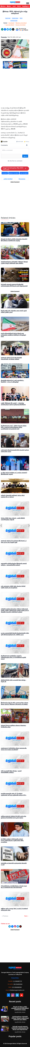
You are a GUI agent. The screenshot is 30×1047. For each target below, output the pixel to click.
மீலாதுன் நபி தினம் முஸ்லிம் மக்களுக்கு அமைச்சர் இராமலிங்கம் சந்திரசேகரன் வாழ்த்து (14, 239)
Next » (26, 916)
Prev (1, 526)
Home (5, 23)
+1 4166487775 (17, 981)
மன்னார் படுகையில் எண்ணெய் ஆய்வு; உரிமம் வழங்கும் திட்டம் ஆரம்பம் (13, 496)
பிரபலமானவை (22, 179)
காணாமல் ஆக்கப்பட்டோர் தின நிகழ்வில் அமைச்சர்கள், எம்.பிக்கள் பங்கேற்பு (11, 358)
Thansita (4, 37)
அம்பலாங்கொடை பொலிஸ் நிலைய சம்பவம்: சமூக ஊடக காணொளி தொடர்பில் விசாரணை (14, 886)
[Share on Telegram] (10, 29)
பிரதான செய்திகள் (21, 25)
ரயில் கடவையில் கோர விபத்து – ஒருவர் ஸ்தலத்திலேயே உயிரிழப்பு (11, 771)
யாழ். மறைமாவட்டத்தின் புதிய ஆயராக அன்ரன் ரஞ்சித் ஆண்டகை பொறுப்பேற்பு (13, 586)
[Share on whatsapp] (2, 29)
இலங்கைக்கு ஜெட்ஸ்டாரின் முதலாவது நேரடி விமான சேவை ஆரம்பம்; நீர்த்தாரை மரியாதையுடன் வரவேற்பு (14, 703)
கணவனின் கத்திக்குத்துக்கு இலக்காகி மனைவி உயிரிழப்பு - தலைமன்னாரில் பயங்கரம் (14, 564)
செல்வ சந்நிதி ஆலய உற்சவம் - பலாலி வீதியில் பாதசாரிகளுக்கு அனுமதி (13, 518)
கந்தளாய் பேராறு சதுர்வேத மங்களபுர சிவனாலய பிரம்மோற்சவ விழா (13, 726)
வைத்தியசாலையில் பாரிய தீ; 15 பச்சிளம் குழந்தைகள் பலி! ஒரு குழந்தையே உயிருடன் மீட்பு (13, 794)
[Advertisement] (15, 89)
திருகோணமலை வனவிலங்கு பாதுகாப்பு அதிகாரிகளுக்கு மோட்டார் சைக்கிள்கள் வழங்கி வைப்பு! (13, 657)
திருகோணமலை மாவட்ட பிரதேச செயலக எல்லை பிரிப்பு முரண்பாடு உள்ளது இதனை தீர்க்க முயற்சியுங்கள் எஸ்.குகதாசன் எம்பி (13, 427)
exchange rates (13, 20)
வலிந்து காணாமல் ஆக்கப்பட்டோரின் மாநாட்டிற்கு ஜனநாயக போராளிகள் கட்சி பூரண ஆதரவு (13, 816)
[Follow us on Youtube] (20, 926)
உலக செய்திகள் (10, 25)
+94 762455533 (17, 984)
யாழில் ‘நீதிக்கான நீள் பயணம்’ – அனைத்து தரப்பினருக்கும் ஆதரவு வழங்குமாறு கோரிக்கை (13, 403)
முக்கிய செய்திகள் (8, 179)
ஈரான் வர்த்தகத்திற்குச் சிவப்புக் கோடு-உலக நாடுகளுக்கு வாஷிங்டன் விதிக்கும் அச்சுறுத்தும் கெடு (13, 335)
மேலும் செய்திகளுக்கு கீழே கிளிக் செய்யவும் (13, 168)
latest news (7, 18)
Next (29, 526)
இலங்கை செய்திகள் (21, 23)
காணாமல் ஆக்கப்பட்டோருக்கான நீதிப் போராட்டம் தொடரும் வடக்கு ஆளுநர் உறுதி (13, 541)
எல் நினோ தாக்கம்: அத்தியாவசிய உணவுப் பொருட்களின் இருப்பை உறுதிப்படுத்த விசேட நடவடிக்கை (12, 840)
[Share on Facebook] (5, 29)
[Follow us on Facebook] (12, 926)
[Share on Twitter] (7, 29)
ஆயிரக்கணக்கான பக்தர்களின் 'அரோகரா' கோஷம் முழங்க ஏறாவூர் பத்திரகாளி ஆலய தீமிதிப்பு (14, 262)
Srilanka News (15, 18)
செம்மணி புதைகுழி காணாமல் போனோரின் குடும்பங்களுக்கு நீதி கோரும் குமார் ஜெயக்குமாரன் (14, 285)
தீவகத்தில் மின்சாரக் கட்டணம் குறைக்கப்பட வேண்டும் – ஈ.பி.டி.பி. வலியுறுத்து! (12, 381)
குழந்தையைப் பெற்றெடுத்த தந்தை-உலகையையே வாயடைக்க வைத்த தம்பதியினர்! (14, 748)
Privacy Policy (15, 978)
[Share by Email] (13, 29)
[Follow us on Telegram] (9, 926)
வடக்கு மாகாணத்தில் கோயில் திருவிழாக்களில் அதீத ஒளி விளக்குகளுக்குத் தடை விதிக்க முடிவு (15, 633)
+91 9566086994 (17, 987)
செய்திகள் (11, 23)
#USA (21, 18)
